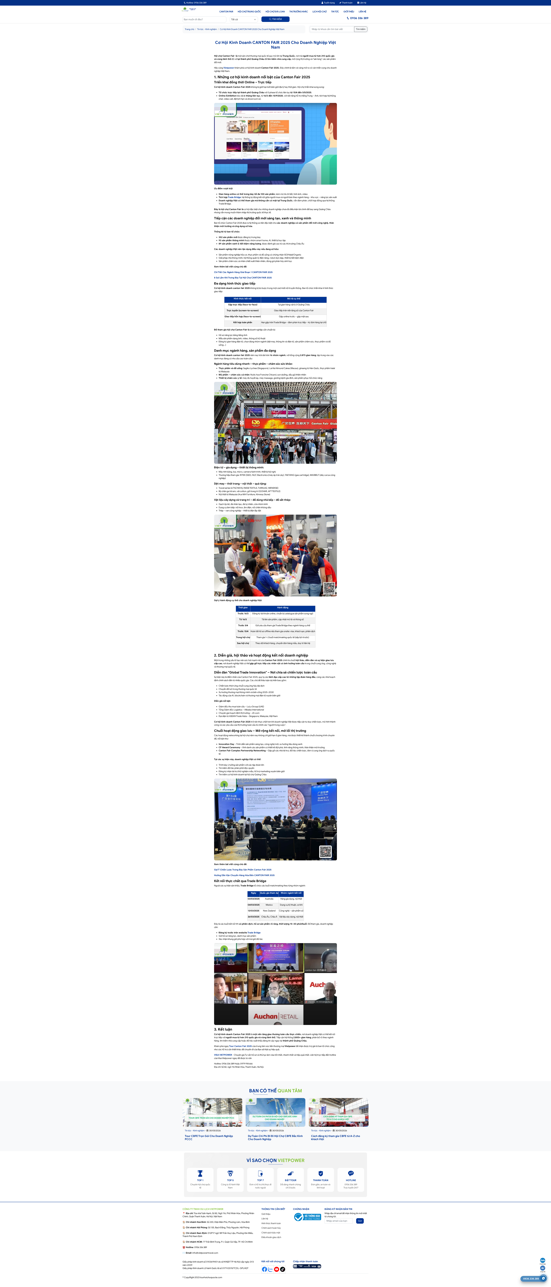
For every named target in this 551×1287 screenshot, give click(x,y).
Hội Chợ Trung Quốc (249, 11)
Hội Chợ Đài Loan (275, 11)
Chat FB (542, 1272)
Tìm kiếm (360, 29)
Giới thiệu (349, 11)
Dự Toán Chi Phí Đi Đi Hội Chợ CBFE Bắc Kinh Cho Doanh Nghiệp (275, 1137)
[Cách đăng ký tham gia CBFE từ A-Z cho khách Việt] (338, 1118)
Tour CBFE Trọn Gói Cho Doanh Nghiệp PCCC (209, 1137)
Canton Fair (226, 11)
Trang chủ (189, 29)
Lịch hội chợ (320, 11)
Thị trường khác (298, 11)
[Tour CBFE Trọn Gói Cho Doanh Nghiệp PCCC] (212, 1118)
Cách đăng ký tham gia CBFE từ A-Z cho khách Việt (335, 1137)
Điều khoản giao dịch (271, 1237)
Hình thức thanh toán (271, 1223)
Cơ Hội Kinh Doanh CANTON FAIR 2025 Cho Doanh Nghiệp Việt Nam (252, 29)
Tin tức (335, 11)
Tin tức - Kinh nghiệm (207, 29)
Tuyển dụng (329, 2)
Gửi (360, 1220)
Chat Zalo (543, 1264)
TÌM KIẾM (276, 19)
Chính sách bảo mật (270, 1232)
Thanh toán (347, 2)
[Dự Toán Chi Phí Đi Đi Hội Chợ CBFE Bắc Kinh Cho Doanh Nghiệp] (275, 1118)
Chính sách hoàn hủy (271, 1228)
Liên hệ (362, 2)
